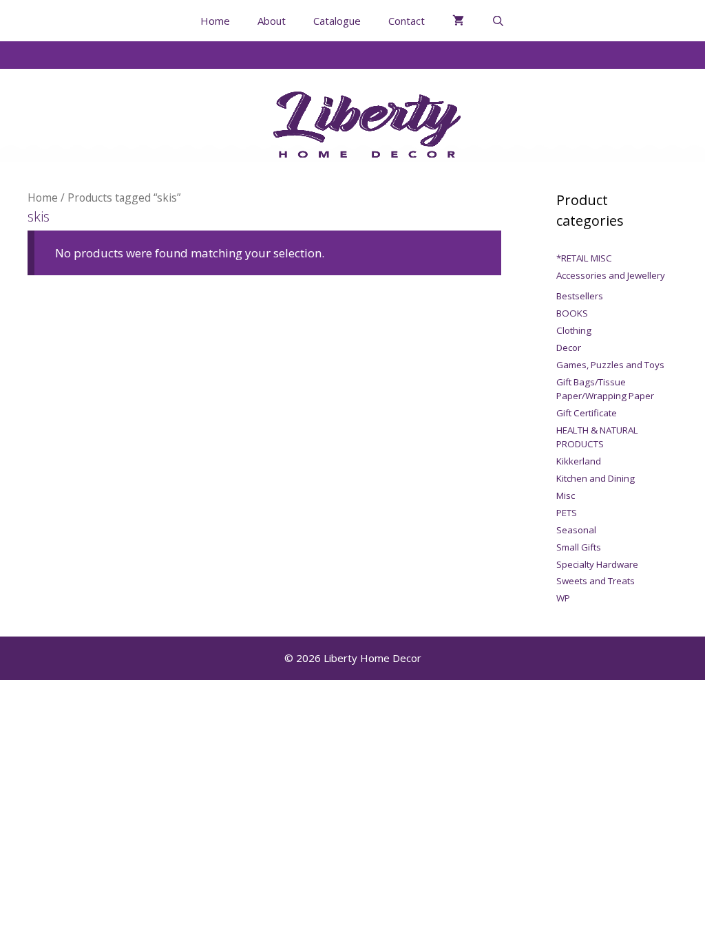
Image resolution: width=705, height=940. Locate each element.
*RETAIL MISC (584, 258)
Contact (406, 21)
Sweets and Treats (595, 581)
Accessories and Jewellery (610, 275)
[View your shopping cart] (458, 20)
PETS (566, 512)
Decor (568, 347)
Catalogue (337, 21)
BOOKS (572, 313)
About (271, 21)
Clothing (573, 330)
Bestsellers (579, 296)
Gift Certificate (586, 413)
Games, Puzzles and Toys (610, 365)
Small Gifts (578, 547)
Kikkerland (578, 461)
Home (215, 21)
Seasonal (576, 530)
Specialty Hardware (597, 564)
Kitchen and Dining (595, 478)
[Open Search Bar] (498, 20)
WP (563, 598)
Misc (565, 495)
